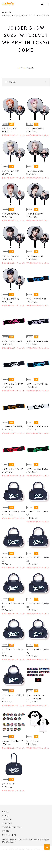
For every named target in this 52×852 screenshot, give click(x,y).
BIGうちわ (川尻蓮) (9, 101)
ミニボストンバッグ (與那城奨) (13, 669)
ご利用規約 (6, 831)
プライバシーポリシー (10, 835)
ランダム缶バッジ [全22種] (12, 714)
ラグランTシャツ (33, 714)
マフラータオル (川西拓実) (12, 314)
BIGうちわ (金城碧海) (35, 143)
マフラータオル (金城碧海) (12, 356)
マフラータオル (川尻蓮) (36, 271)
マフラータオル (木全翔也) (37, 314)
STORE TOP (6, 12)
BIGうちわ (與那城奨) (10, 271)
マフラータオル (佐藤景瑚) (12, 399)
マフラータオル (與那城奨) (37, 441)
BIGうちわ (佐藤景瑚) (35, 186)
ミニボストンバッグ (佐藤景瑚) (37, 577)
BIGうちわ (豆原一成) (35, 229)
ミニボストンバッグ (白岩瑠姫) (13, 623)
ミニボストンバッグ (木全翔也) (13, 531)
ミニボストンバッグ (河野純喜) (13, 577)
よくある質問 (7, 823)
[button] (47, 3)
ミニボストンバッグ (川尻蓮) (13, 484)
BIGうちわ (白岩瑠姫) (10, 229)
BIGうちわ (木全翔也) (10, 143)
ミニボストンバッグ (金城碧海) (37, 531)
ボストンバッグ (8, 756)
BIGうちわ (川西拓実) (35, 101)
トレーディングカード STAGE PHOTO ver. (36, 669)
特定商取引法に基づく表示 (12, 827)
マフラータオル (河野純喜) (37, 356)
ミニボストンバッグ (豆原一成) (37, 623)
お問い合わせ (7, 819)
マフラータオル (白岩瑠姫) (37, 399)
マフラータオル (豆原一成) (12, 441)
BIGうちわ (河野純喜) (10, 186)
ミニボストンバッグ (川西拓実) (37, 485)
